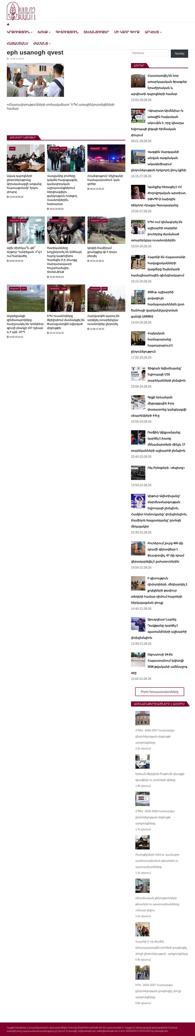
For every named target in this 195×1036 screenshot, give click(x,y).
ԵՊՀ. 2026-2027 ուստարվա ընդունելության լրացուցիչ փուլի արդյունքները (158, 991)
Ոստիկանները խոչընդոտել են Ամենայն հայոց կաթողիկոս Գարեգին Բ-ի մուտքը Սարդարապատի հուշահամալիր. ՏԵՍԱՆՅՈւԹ (64, 259)
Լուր (12, 149)
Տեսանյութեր (96, 32)
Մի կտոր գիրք (127, 32)
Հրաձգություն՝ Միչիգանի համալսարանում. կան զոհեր (105, 179)
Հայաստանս (17, 43)
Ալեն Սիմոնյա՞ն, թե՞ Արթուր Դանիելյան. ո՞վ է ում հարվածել (24, 251)
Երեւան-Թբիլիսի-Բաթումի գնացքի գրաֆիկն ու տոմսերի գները (160, 776)
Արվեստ (152, 32)
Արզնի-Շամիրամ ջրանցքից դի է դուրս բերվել (102, 251)
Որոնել (179, 53)
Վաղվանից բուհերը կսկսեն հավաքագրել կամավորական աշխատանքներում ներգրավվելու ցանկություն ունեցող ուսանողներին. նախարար (62, 189)
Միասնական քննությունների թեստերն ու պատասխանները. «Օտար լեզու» (157, 904)
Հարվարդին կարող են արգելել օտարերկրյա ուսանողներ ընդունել (103, 319)
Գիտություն (67, 32)
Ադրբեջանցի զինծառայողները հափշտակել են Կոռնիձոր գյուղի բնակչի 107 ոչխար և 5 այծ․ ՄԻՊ (25, 323)
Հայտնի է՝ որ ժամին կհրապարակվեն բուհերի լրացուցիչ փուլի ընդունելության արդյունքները (161, 947)
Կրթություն (18, 32)
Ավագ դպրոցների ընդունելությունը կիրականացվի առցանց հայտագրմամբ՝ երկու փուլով (24, 183)
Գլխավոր (54, 149)
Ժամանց (40, 43)
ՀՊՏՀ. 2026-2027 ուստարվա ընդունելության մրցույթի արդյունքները (155, 736)
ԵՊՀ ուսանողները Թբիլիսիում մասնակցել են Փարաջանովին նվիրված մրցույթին (66, 321)
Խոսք (43, 32)
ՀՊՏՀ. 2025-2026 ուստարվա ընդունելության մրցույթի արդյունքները (155, 817)
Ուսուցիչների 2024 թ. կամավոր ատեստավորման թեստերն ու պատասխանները (157, 860)
